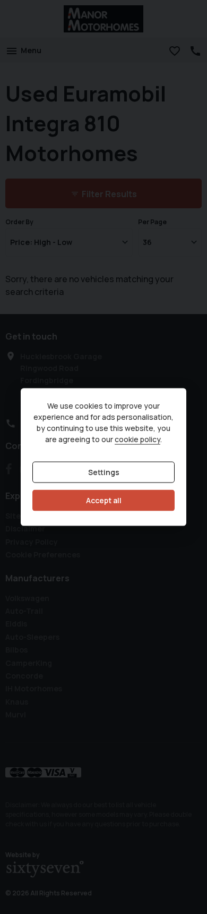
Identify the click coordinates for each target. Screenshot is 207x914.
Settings (103, 472)
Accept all (104, 500)
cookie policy (137, 439)
